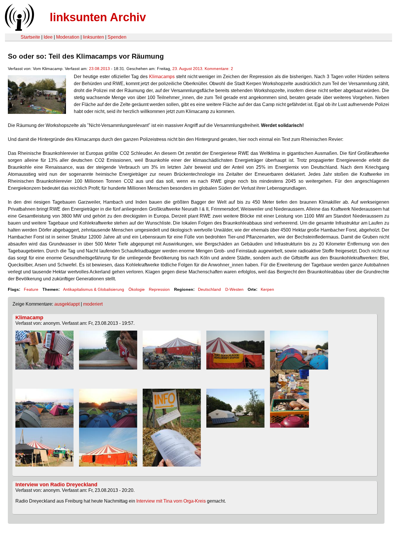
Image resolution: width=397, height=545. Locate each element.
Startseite (30, 37)
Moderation (67, 37)
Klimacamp (29, 317)
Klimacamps (162, 76)
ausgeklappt (67, 304)
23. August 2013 (187, 68)
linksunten (93, 37)
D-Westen (234, 289)
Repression (159, 289)
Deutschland (209, 289)
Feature (31, 289)
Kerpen (267, 289)
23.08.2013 (99, 68)
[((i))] (18, 29)
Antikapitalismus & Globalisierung (93, 289)
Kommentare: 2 (219, 68)
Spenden (117, 37)
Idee (48, 37)
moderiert (93, 304)
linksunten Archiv (98, 17)
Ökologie (136, 289)
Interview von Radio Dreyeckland (56, 484)
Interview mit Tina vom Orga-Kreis (171, 501)
